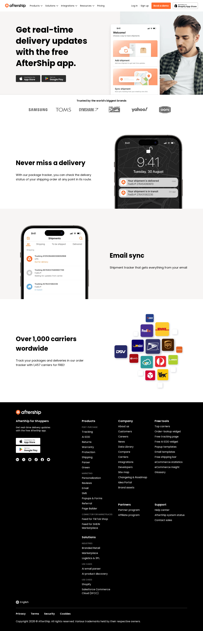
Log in (134, 5)
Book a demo (161, 5)
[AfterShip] (16, 6)
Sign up (145, 5)
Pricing (101, 5)
